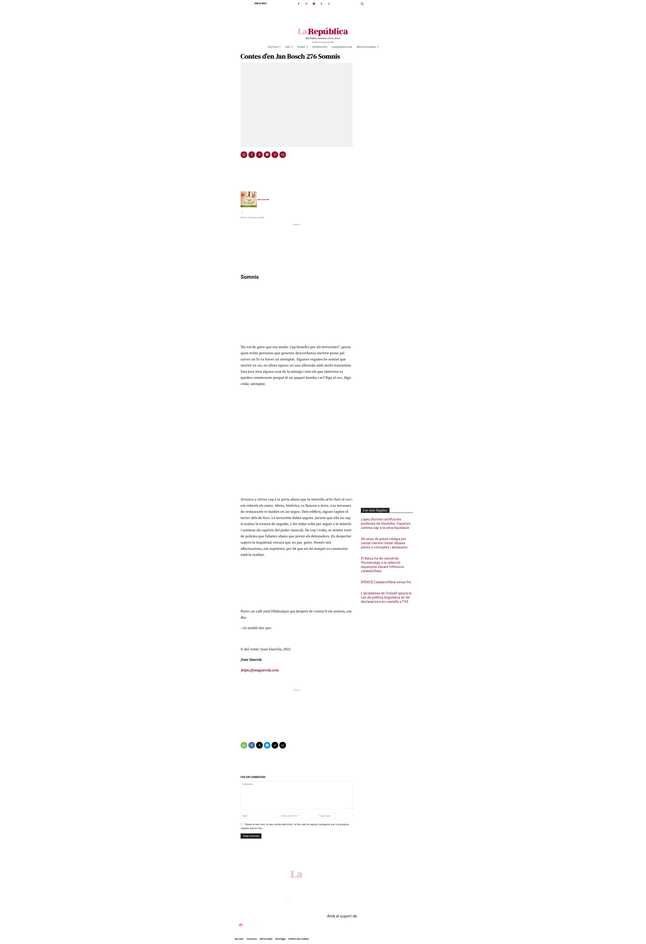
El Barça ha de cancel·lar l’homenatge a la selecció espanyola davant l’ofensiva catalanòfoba (382, 565)
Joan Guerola (263, 199)
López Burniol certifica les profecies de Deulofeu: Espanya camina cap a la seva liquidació (385, 523)
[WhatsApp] (329, 4)
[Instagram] (306, 4)
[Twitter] (321, 4)
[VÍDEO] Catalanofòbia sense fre (386, 582)
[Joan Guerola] (249, 199)
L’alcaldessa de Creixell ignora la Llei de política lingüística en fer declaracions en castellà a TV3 (386, 597)
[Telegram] (314, 4)
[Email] (282, 154)
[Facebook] (299, 4)
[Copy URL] (275, 154)
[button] (362, 4)
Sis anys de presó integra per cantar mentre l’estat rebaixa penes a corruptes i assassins (384, 543)
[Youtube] (333, 882)
